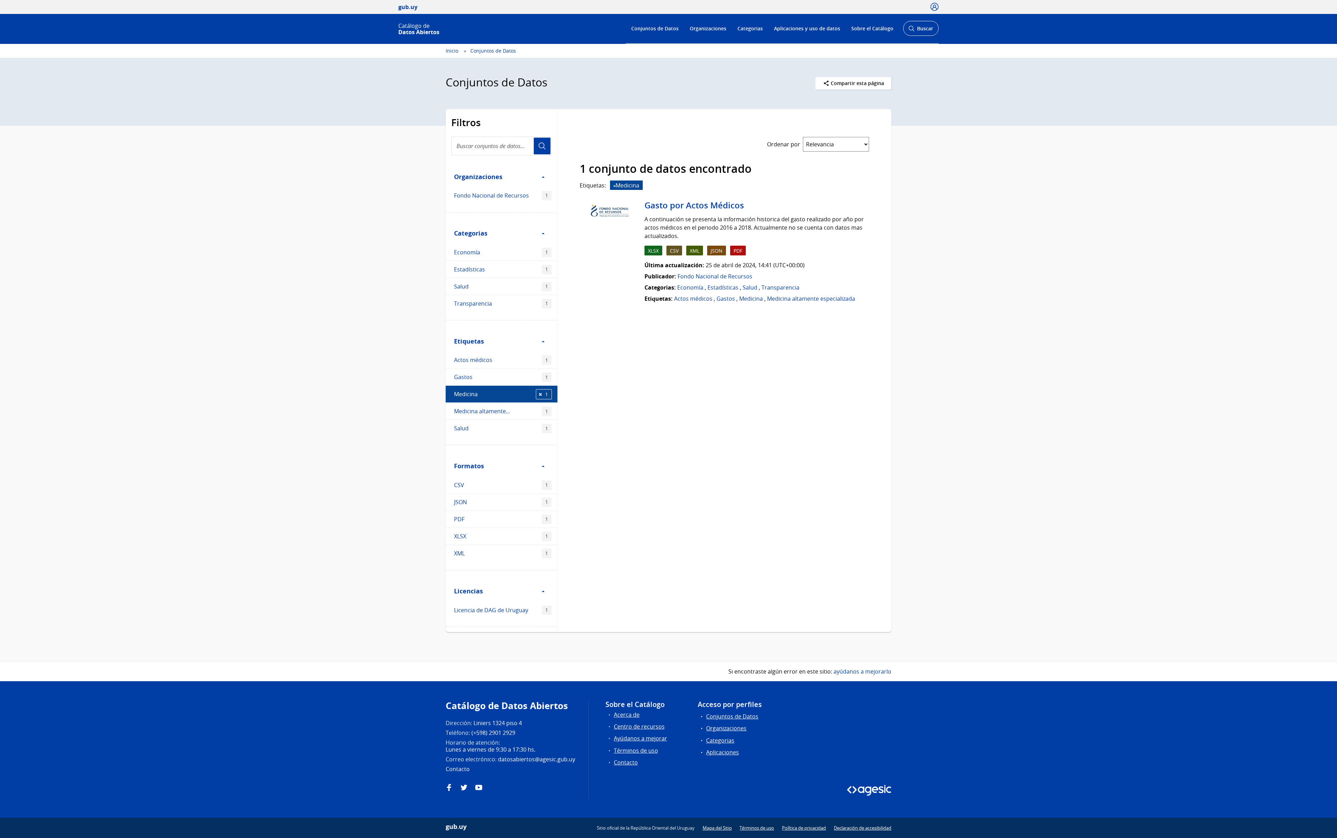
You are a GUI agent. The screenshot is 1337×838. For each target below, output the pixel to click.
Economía (501, 252)
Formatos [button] (469, 465)
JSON (501, 502)
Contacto (626, 762)
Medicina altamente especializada (811, 298)
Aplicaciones (722, 752)
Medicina (501, 394)
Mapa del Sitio (717, 828)
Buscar (920, 30)
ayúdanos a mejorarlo (862, 671)
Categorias (750, 28)
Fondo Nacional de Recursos (501, 195)
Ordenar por (783, 144)
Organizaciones (708, 28)
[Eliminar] (614, 186)
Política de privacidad (804, 828)
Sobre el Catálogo (872, 28)
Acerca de (627, 714)
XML (501, 553)
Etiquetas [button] (469, 341)
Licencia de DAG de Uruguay (501, 610)
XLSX (501, 536)
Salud (501, 286)
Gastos (501, 377)
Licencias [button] (468, 590)
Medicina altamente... (501, 411)
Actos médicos (501, 360)
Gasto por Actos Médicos (694, 205)
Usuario (542, 146)
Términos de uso (636, 750)
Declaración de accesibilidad (862, 828)
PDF (501, 519)
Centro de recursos (639, 726)
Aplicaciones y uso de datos (807, 28)
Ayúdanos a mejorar (640, 738)
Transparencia (501, 303)
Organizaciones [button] (478, 176)
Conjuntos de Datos (655, 28)
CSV (501, 485)
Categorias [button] (470, 233)
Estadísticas (501, 269)
